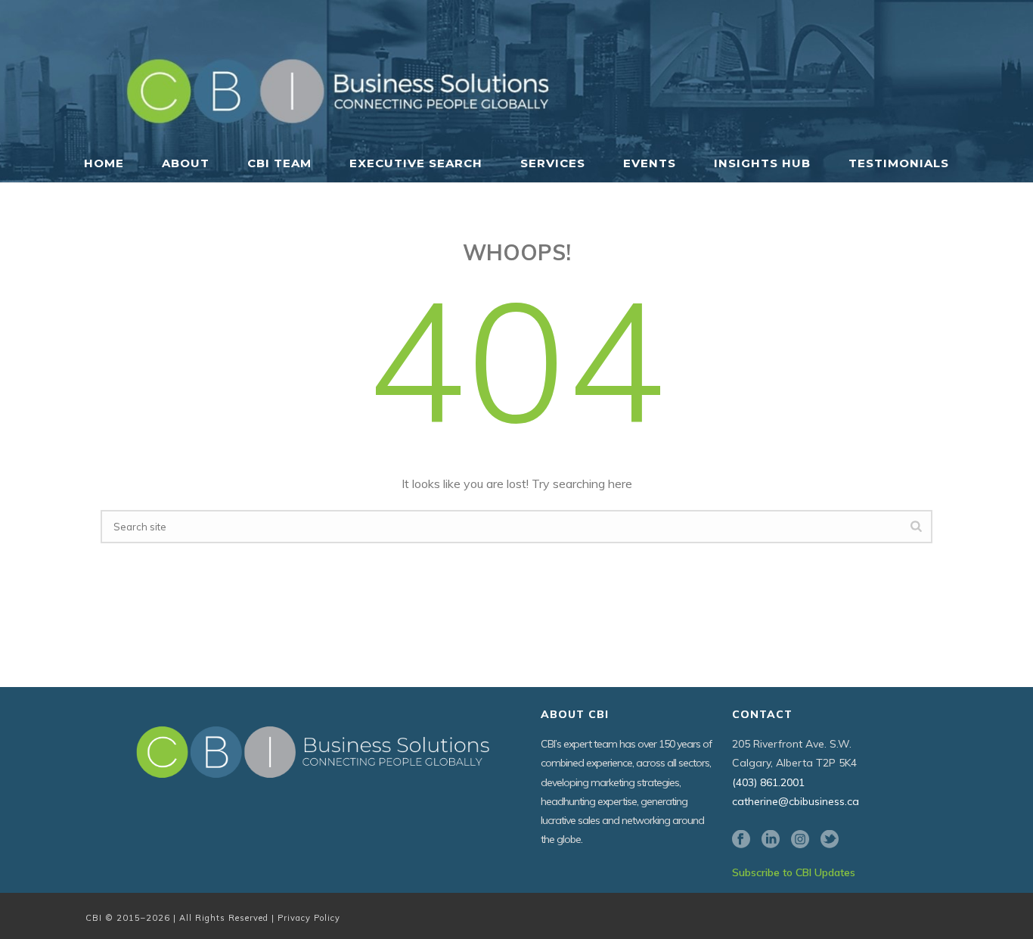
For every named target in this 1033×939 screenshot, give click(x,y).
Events (649, 163)
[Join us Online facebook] (741, 840)
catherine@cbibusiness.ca (795, 801)
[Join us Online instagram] (800, 840)
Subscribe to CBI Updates (793, 872)
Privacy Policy (309, 918)
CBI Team (279, 163)
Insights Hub (762, 163)
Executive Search (415, 163)
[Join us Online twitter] (830, 840)
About (185, 163)
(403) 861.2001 (768, 782)
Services (552, 163)
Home (104, 163)
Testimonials (898, 163)
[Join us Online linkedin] (771, 840)
